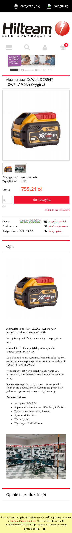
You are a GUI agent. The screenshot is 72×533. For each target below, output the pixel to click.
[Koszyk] (63, 47)
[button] (9, 47)
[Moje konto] (45, 47)
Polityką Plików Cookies (23, 521)
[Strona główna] (36, 27)
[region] (36, 63)
